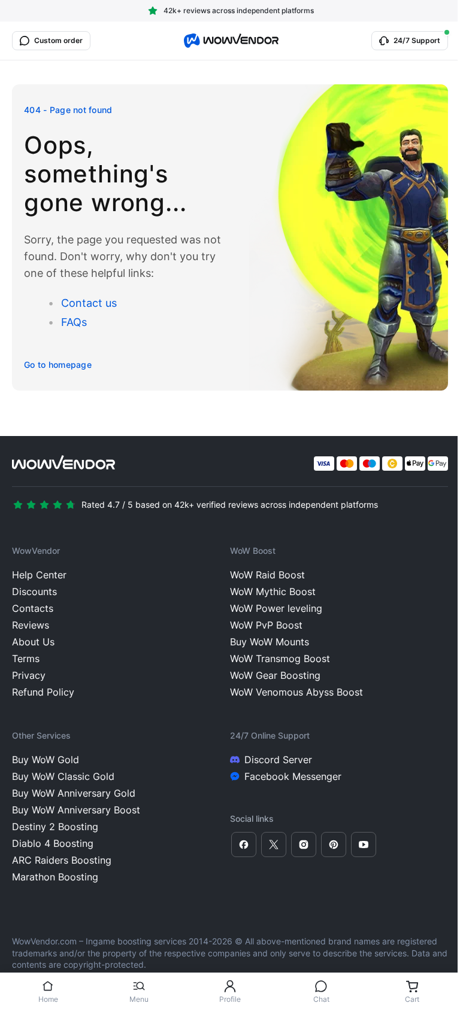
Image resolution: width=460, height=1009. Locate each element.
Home (48, 999)
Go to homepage (58, 364)
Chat (321, 999)
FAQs (74, 322)
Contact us (89, 303)
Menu (139, 999)
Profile (230, 999)
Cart (412, 999)
